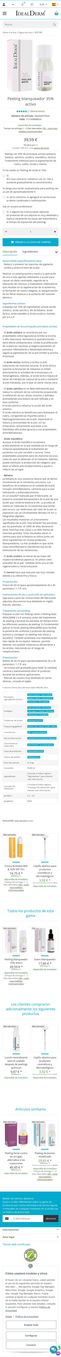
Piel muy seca (33, 715)
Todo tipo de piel (34, 708)
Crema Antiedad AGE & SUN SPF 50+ (16, 867)
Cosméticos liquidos (39, 732)
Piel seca (41, 711)
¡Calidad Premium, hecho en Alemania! (42, 738)
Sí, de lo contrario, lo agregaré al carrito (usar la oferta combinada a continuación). (31, 199)
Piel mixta (49, 711)
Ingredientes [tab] (30, 251)
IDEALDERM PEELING (35, 751)
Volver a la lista (9, 32)
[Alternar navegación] (5, 13)
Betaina (31, 698)
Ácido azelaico (44, 702)
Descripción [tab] (10, 251)
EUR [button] (42, 4)
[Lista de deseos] (32, 4)
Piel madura (32, 711)
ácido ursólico (46, 695)
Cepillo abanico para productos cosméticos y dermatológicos (45, 871)
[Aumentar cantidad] (55, 232)
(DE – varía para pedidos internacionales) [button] (38, 130)
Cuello (47, 726)
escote (54, 726)
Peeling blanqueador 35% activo (16, 961)
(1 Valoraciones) (36, 111)
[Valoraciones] (16, 862)
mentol (38, 698)
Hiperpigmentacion (35, 721)
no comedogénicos (46, 745)
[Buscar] (56, 24)
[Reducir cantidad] (6, 232)
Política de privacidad (26, 1316)
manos (30, 726)
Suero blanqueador (45, 959)
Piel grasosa (43, 715)
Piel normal (46, 708)
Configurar (31, 1335)
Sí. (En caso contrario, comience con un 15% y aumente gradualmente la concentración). (30, 179)
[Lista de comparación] (22, 4)
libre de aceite (33, 745)
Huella (8, 1316)
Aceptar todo (31, 1324)
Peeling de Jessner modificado (45, 1154)
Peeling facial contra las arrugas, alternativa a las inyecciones (16, 1158)
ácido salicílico (47, 698)
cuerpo (41, 726)
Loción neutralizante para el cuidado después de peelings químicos (16, 1062)
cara (35, 726)
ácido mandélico (34, 695)
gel (29, 732)
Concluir (31, 1345)
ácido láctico (32, 702)
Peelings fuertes (34, 757)
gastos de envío (41, 147)
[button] (13, 4)
